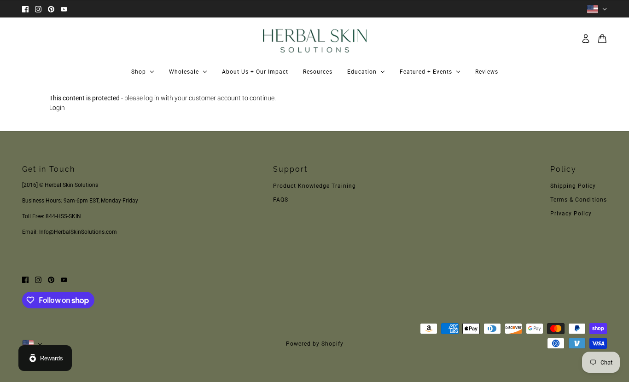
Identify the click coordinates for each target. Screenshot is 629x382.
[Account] (585, 38)
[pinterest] (51, 8)
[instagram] (38, 8)
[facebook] (25, 8)
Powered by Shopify (315, 344)
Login (57, 107)
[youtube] (64, 8)
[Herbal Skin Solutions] (315, 38)
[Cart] (602, 38)
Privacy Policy (571, 213)
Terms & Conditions (578, 200)
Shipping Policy (573, 186)
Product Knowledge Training (314, 186)
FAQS (280, 200)
